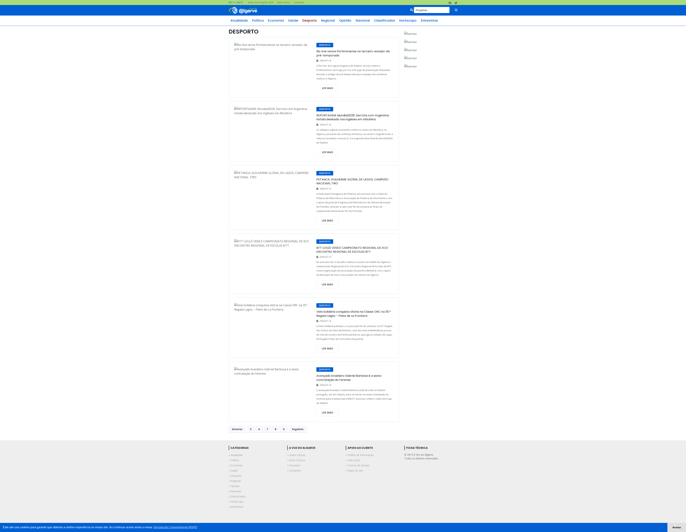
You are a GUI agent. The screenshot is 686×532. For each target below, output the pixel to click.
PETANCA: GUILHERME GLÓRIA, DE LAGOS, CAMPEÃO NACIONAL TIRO (352, 181)
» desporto (235, 475)
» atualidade (236, 455)
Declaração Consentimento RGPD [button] (175, 527)
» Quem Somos (296, 455)
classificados (384, 20)
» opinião (234, 486)
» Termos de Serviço (357, 465)
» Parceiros (293, 465)
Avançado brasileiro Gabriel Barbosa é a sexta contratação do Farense (348, 378)
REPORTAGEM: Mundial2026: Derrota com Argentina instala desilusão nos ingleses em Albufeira (352, 117)
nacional (363, 20)
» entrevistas (236, 506)
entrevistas (429, 20)
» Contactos (294, 470)
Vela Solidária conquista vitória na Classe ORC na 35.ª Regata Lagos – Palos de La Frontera (353, 314)
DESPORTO (324, 45)
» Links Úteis (353, 460)
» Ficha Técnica (296, 460)
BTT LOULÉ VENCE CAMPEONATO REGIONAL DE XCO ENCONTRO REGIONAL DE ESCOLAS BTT (352, 250)
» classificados (237, 496)
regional (328, 20)
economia (276, 20)
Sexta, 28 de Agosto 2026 (261, 2)
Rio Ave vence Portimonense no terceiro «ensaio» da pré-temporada (353, 53)
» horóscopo (236, 501)
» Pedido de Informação (360, 455)
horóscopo (408, 20)
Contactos (299, 2)
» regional (235, 481)
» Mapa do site (354, 470)
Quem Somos (283, 2)
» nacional (235, 491)
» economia (235, 465)
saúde (293, 20)
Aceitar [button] (676, 527)
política (258, 20)
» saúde (233, 470)
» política (234, 460)
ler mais (327, 88)
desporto (309, 20)
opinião (345, 20)
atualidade (239, 20)
